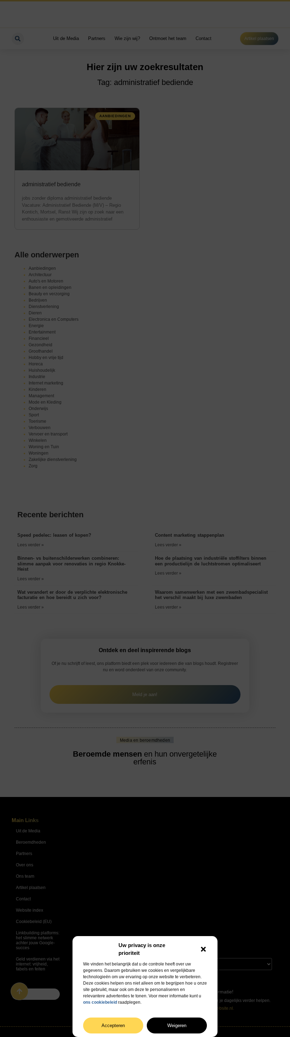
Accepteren (113, 1025)
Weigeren (176, 1025)
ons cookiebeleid (100, 1002)
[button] (203, 949)
